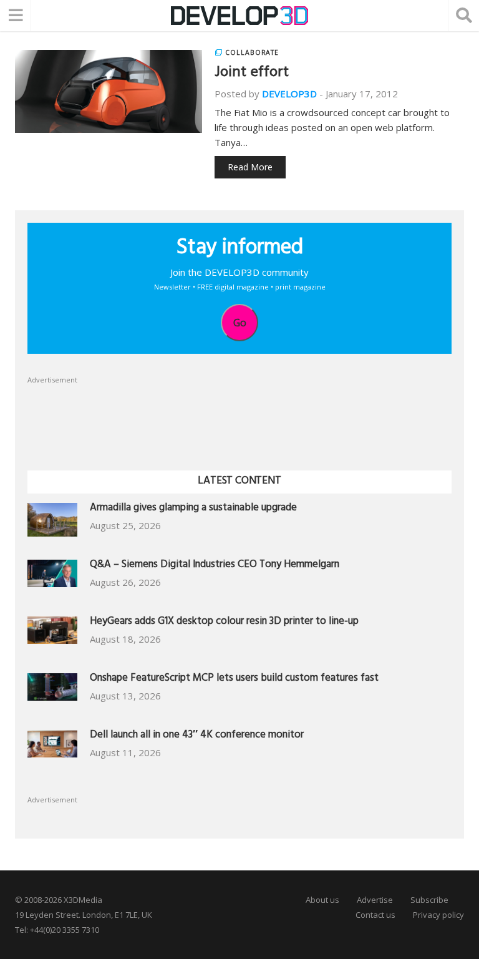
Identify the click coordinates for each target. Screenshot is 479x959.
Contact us (375, 914)
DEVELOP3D (289, 93)
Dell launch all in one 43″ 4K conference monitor (197, 736)
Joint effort (252, 73)
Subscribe (429, 899)
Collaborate (252, 52)
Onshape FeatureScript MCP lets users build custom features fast (234, 679)
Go (239, 322)
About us (322, 899)
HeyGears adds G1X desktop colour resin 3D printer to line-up (224, 622)
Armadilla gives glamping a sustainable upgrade (193, 508)
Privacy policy (438, 914)
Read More (250, 167)
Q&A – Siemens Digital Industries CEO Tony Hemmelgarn (214, 565)
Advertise (375, 899)
